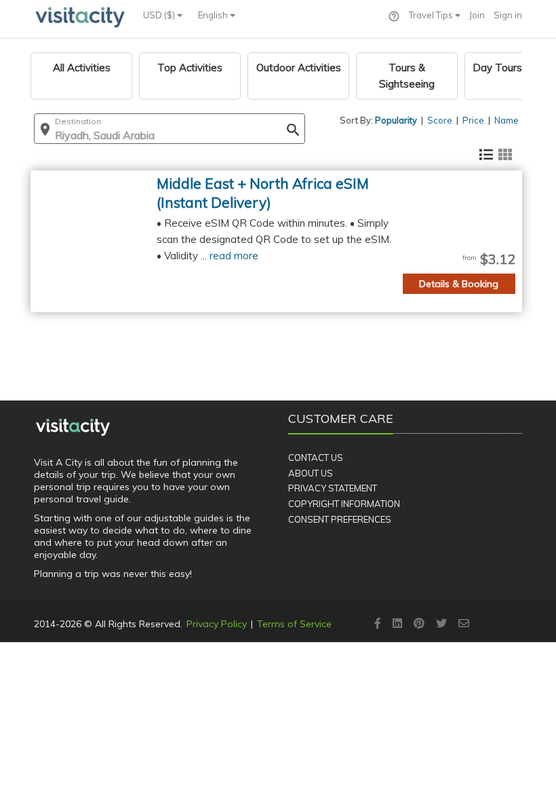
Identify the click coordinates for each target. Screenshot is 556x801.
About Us (310, 473)
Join (477, 15)
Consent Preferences (339, 519)
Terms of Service (294, 624)
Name (506, 120)
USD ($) (160, 15)
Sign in (508, 15)
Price (473, 120)
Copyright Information (344, 503)
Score (439, 120)
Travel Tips (432, 15)
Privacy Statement (332, 488)
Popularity (396, 120)
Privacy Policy (216, 624)
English (214, 15)
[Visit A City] (73, 427)
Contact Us (315, 457)
